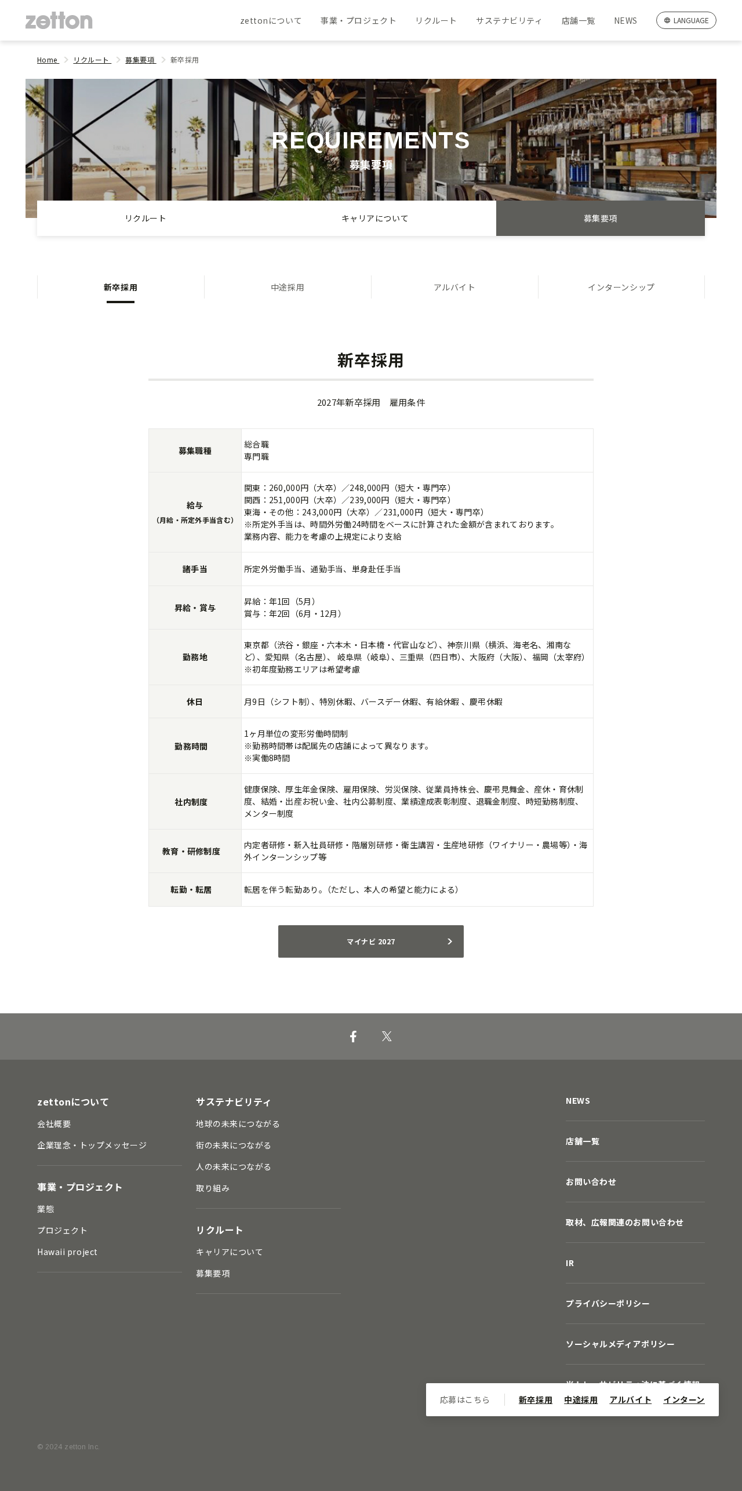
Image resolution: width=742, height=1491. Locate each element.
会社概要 (54, 1123)
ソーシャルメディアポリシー (620, 1344)
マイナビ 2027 (371, 941)
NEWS (626, 20)
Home (48, 59)
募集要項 (140, 59)
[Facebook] (353, 1036)
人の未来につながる (234, 1166)
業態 (45, 1208)
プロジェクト (62, 1230)
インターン (684, 1399)
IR (570, 1262)
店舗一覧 (578, 20)
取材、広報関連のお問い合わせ (625, 1222)
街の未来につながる (234, 1145)
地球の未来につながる (238, 1123)
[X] (387, 1036)
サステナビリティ (509, 20)
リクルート (436, 20)
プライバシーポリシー (608, 1303)
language (691, 20)
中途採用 (287, 287)
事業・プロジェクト (359, 20)
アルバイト (455, 287)
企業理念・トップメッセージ (92, 1145)
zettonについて (271, 20)
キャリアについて (375, 218)
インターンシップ (621, 287)
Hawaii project (67, 1251)
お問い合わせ (591, 1181)
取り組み (213, 1188)
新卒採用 (120, 287)
